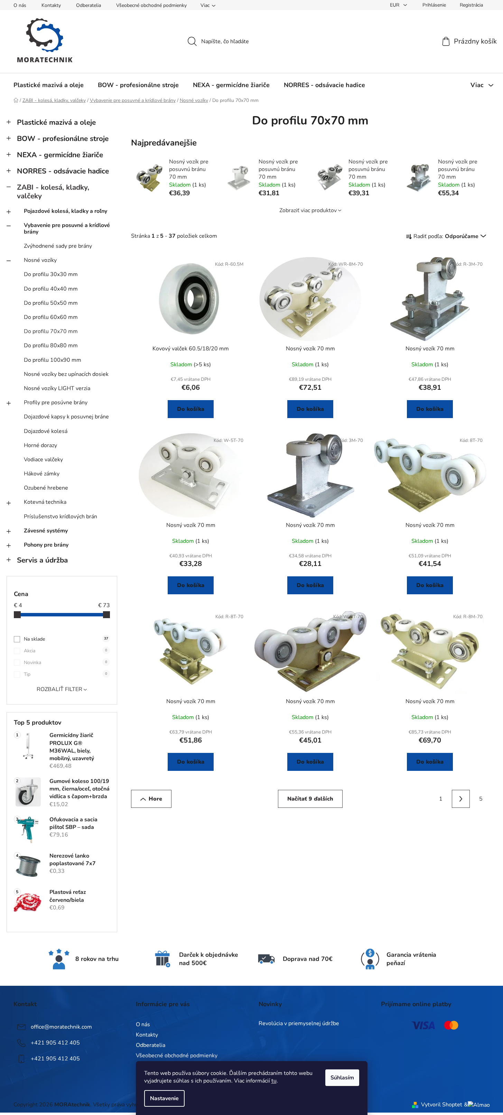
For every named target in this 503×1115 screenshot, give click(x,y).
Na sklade (66, 639)
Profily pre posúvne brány (55, 402)
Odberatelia (88, 5)
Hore (155, 799)
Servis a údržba (42, 560)
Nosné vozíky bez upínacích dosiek (66, 374)
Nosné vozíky (40, 260)
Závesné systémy (46, 531)
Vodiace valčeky (43, 459)
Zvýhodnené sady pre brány (58, 246)
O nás (19, 5)
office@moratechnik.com (61, 1027)
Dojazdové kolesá (45, 431)
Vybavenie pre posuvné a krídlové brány (67, 228)
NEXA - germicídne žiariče (60, 155)
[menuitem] (49, 85)
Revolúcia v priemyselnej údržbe (299, 1024)
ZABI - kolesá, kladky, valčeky (53, 191)
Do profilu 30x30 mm (51, 274)
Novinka (65, 662)
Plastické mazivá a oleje (56, 122)
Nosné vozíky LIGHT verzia (57, 388)
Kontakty (51, 5)
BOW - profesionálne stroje (63, 138)
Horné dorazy (40, 445)
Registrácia (471, 5)
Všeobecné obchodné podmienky (151, 5)
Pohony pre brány (46, 545)
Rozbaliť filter (59, 689)
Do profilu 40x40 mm (51, 289)
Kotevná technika (45, 502)
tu (274, 1081)
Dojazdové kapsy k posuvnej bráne (66, 417)
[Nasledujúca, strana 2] (461, 799)
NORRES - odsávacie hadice (63, 171)
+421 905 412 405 (55, 1043)
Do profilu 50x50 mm (51, 303)
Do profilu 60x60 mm (51, 317)
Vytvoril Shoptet (441, 1104)
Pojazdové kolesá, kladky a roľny (65, 211)
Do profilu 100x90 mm (52, 360)
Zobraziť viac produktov (308, 210)
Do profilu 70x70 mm (51, 331)
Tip (65, 674)
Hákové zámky (41, 474)
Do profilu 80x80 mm (51, 345)
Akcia (65, 651)
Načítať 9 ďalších (310, 799)
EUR (395, 5)
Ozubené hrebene (46, 488)
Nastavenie (164, 1098)
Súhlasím (342, 1077)
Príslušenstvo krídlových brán (60, 516)
